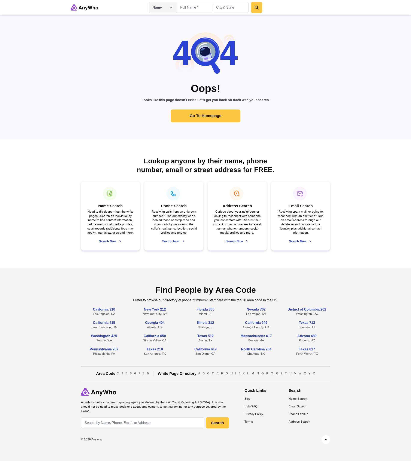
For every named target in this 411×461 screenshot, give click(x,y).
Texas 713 (307, 322)
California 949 (256, 322)
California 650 (155, 336)
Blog (247, 398)
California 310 (104, 309)
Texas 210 (155, 349)
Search (217, 423)
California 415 (104, 322)
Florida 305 (205, 309)
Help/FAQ (251, 406)
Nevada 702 (256, 309)
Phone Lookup (298, 414)
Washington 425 (104, 336)
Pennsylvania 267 (104, 349)
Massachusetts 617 (256, 336)
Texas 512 (205, 336)
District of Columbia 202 (306, 309)
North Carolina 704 (256, 349)
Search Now (107, 241)
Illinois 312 (205, 322)
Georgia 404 (155, 322)
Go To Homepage (205, 116)
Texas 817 (307, 349)
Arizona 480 (307, 336)
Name (157, 7)
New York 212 (155, 309)
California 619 (205, 349)
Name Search (298, 398)
